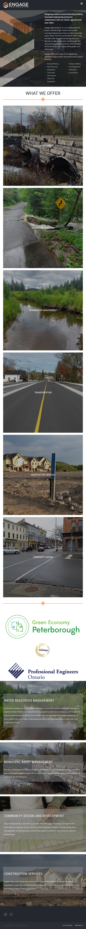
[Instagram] (5, 914)
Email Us (80, 925)
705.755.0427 (68, 925)
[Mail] (11, 914)
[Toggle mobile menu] (82, 3)
